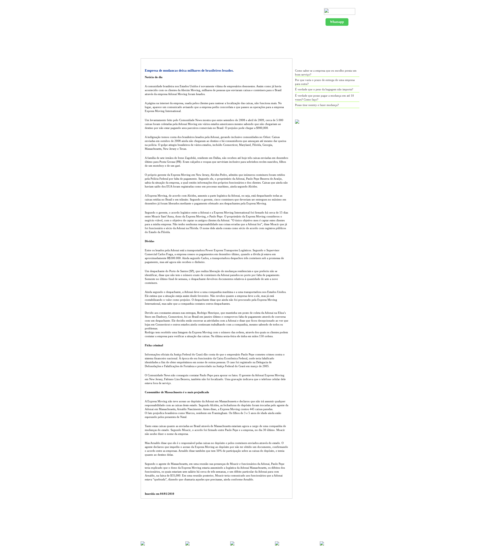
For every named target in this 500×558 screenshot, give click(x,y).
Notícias (258, 34)
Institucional (187, 34)
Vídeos (319, 34)
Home (162, 34)
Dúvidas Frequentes (289, 34)
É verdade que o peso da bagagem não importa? (324, 89)
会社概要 (342, 34)
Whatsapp (337, 22)
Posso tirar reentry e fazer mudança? (317, 104)
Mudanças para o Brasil (225, 34)
